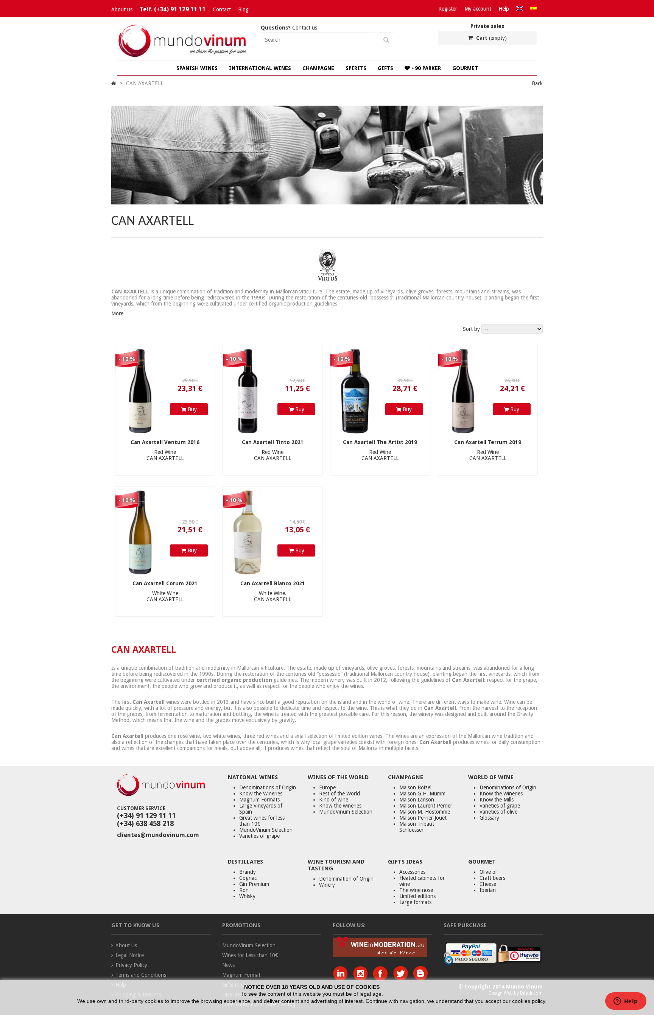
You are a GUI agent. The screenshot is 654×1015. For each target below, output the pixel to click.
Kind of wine (333, 800)
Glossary (489, 818)
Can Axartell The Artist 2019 (380, 442)
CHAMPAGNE (318, 68)
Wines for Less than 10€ (250, 955)
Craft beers (492, 878)
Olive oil (489, 872)
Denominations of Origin (267, 787)
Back (537, 83)
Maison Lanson (416, 800)
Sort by (471, 329)
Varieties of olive (498, 812)
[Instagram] (362, 979)
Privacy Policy (131, 965)
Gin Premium (254, 884)
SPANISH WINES (197, 68)
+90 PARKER (425, 68)
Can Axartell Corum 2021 (165, 583)
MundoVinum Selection (266, 830)
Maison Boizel (415, 787)
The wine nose (416, 890)
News (228, 965)
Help (503, 9)
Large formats (415, 902)
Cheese (488, 884)
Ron (244, 890)
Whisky (247, 896)
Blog (243, 9)
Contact (222, 9)
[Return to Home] (113, 83)
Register (447, 9)
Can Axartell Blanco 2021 (272, 583)
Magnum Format (241, 975)
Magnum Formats (259, 800)
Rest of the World (339, 793)
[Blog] (420, 979)
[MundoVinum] (183, 58)
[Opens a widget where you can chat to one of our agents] (625, 1001)
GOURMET (465, 68)
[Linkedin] (342, 979)
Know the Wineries (260, 793)
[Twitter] (402, 979)
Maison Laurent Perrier (425, 806)
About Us (126, 945)
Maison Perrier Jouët (423, 818)
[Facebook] (382, 979)
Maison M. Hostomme (424, 812)
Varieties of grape (259, 836)
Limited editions (417, 896)
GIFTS (385, 68)
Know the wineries (340, 806)
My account (477, 9)
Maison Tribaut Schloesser (416, 827)
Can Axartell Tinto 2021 (273, 442)
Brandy (247, 872)
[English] (519, 9)
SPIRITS (356, 68)
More (117, 313)
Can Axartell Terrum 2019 (487, 442)
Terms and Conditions (140, 975)
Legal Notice (129, 955)
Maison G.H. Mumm (422, 793)
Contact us (289, 28)
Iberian (488, 890)
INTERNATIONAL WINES (260, 68)
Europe (327, 787)
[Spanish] (533, 9)
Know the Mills (497, 800)
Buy (191, 409)
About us (121, 9)
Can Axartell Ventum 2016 (165, 442)
